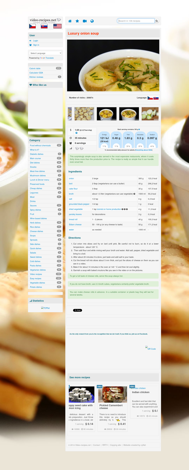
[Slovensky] (156, 97)
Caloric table (44, 68)
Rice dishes (44, 227)
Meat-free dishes (44, 171)
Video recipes (44, 274)
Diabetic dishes (44, 154)
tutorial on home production (109, 209)
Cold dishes (44, 261)
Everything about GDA (143, 150)
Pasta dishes (44, 265)
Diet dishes (44, 162)
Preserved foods (44, 184)
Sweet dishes (44, 257)
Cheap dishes (44, 188)
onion (71, 178)
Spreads (44, 239)
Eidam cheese (75, 224)
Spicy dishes (44, 209)
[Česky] (150, 97)
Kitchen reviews (44, 77)
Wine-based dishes (38, 218)
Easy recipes (44, 278)
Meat (44, 196)
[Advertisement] (15, 43)
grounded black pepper (79, 204)
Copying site (115, 445)
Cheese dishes (44, 231)
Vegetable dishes (44, 282)
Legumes (44, 192)
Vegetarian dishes (44, 269)
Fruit (44, 214)
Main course (44, 158)
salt (70, 198)
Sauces (44, 205)
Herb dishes (44, 222)
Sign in (36, 44)
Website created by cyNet (134, 445)
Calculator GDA (36, 72)
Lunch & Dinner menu (44, 179)
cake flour (73, 188)
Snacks (44, 166)
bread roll (73, 219)
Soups (44, 235)
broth (71, 193)
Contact (96, 445)
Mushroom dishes (44, 175)
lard (70, 183)
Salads (44, 252)
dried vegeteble (76, 209)
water (71, 229)
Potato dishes (44, 287)
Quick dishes (44, 248)
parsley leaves (75, 214)
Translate (50, 57)
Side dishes (44, 244)
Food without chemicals (44, 145)
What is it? (34, 149)
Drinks (32, 201)
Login (35, 40)
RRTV (105, 445)
